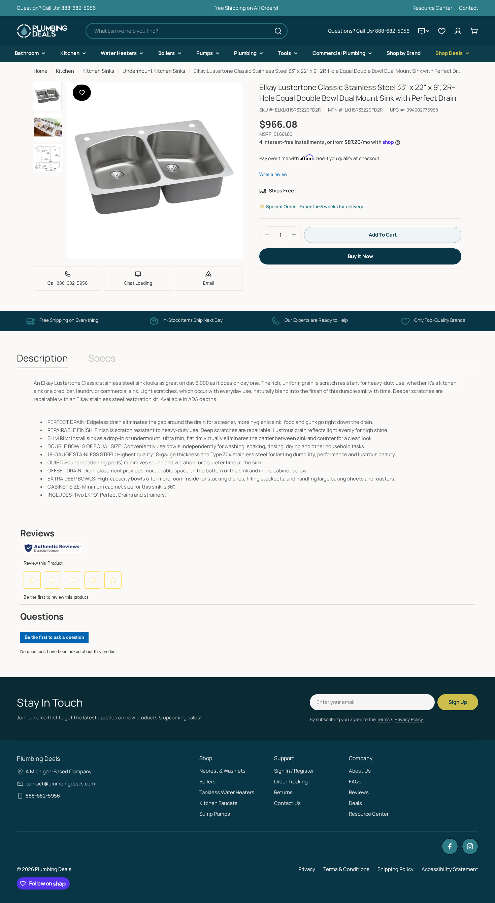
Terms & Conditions (346, 869)
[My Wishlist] (442, 31)
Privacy (306, 869)
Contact (468, 7)
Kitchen (65, 70)
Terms (383, 719)
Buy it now (360, 256)
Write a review (273, 174)
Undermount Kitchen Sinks (154, 70)
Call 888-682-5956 (67, 283)
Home (40, 70)
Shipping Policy (395, 869)
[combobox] (187, 31)
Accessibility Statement (450, 869)
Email (208, 283)
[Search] (278, 31)
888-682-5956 (78, 7)
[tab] (42, 359)
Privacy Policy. (409, 719)
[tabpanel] (247, 439)
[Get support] (424, 31)
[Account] (458, 31)
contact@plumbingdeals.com (60, 783)
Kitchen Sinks (98, 70)
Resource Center (432, 7)
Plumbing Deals (53, 869)
